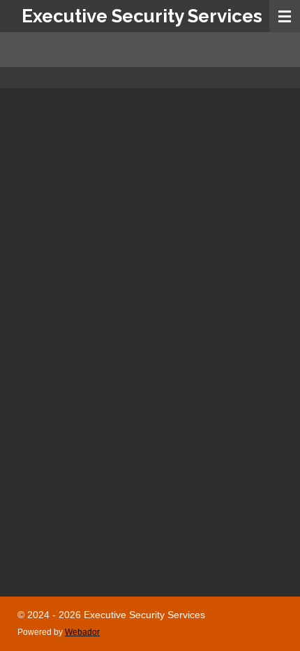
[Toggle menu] (284, 16)
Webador (82, 631)
